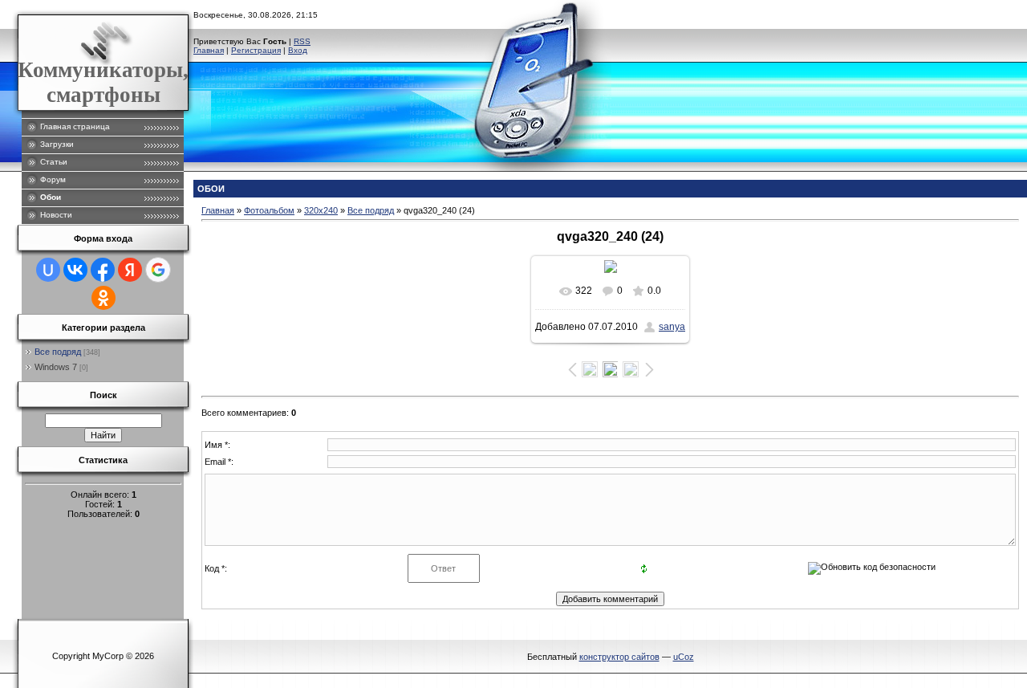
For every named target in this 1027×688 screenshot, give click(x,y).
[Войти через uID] (48, 270)
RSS (302, 41)
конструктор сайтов (619, 657)
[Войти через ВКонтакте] (75, 270)
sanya (672, 326)
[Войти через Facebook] (103, 270)
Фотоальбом (269, 210)
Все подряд (58, 351)
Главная (208, 50)
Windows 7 (56, 367)
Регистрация (256, 50)
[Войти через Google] (158, 270)
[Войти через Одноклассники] (103, 298)
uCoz (683, 657)
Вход (297, 50)
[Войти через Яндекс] (130, 270)
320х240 (321, 210)
